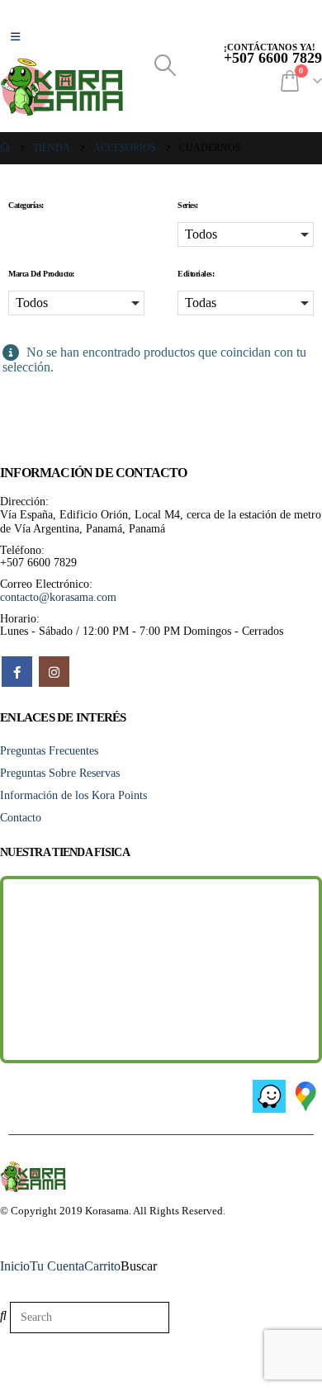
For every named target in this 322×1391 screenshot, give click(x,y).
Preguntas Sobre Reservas (60, 772)
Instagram (54, 671)
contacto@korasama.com (58, 596)
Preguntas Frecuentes (49, 750)
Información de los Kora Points (73, 795)
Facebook (17, 671)
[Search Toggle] (165, 66)
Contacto (20, 817)
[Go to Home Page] (5, 148)
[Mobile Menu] (15, 37)
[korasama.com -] (62, 87)
